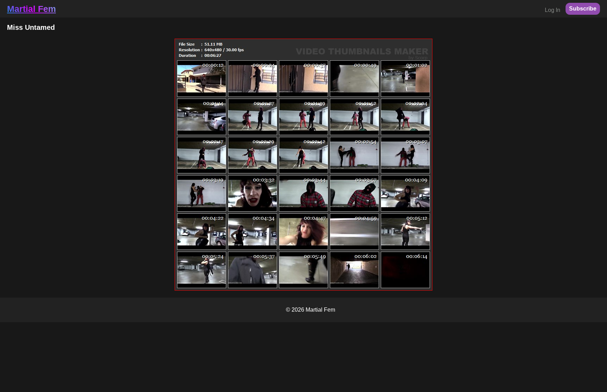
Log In (552, 10)
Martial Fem (31, 9)
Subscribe (582, 9)
